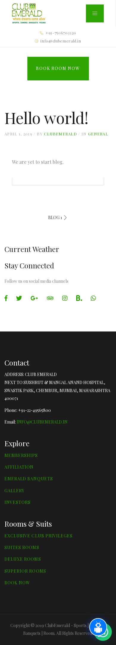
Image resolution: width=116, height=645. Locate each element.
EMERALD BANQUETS (28, 479)
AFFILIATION (19, 467)
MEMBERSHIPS (21, 455)
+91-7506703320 (61, 32)
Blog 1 (55, 217)
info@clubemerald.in (60, 40)
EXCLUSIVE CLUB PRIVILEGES (38, 536)
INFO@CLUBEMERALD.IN (42, 422)
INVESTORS (17, 502)
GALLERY (14, 490)
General (98, 133)
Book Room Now (58, 68)
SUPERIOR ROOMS (25, 571)
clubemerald (60, 133)
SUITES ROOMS (21, 547)
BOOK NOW (17, 583)
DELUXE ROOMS (22, 559)
